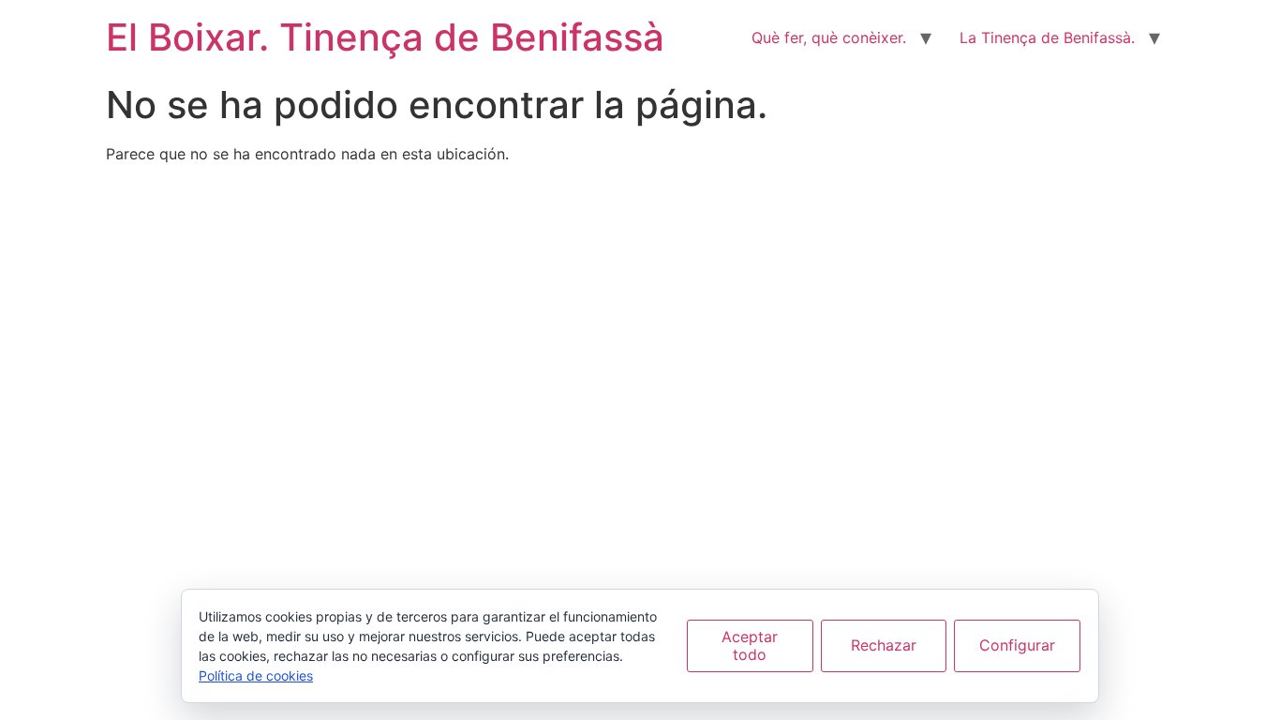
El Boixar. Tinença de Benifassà (385, 37)
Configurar (1017, 645)
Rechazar (883, 645)
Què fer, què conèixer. (829, 37)
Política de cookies (256, 675)
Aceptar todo (750, 645)
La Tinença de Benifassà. (1047, 37)
